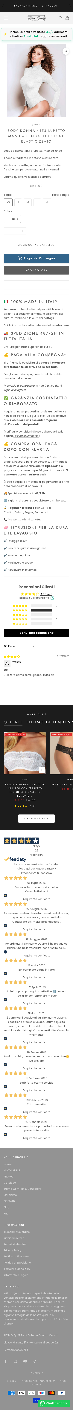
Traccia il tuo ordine (17, 1232)
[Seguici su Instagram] (15, 1361)
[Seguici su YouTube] (25, 1361)
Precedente (28, 873)
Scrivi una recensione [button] (37, 633)
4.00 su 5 (46, 594)
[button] (20, 610)
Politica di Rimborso (16, 1256)
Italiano (35, 1372)
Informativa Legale (16, 1275)
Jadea (36, 124)
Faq (6, 1213)
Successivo (44, 873)
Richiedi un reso (14, 1238)
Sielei (25, 779)
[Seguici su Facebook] (5, 1361)
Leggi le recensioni (52, 36)
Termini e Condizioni (17, 1269)
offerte (13, 722)
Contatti (9, 1201)
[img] (12, 657)
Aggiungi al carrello (36, 245)
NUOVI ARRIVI (12, 1170)
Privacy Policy (12, 1250)
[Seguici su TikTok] (35, 1361)
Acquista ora (36, 270)
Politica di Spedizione (17, 1262)
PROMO (8, 1176)
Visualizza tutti (36, 818)
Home (8, 1164)
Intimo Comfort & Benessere (22, 1189)
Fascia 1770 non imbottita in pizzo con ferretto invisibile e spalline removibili (25, 790)
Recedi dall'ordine (15, 1244)
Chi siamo (10, 1195)
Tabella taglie (60, 195)
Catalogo (10, 1183)
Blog (6, 1207)
